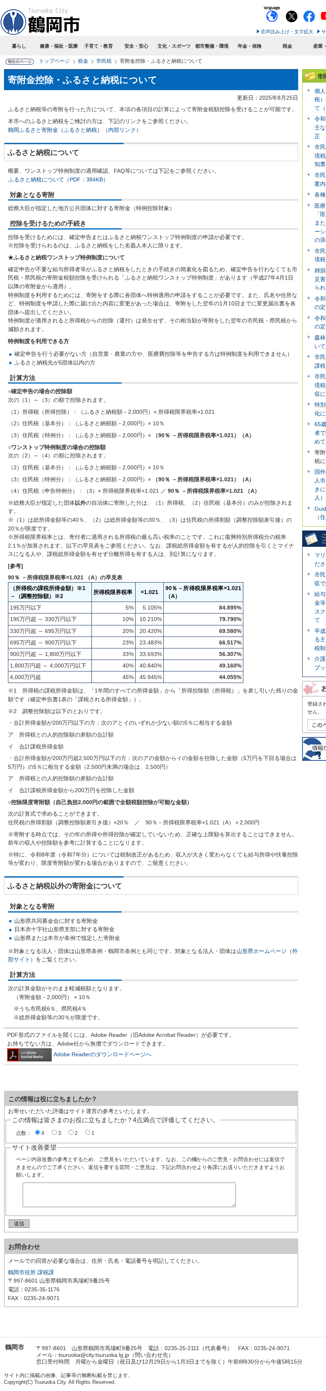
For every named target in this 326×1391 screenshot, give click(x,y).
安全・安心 (136, 46)
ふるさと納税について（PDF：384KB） (58, 179)
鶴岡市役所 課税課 (31, 1272)
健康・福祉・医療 (59, 46)
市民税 (104, 61)
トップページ (54, 61)
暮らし (19, 46)
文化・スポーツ (174, 46)
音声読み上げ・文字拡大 (287, 32)
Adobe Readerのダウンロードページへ (102, 1054)
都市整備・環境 (212, 46)
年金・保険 (250, 46)
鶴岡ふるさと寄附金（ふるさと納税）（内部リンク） (75, 130)
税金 (287, 46)
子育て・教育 (98, 46)
